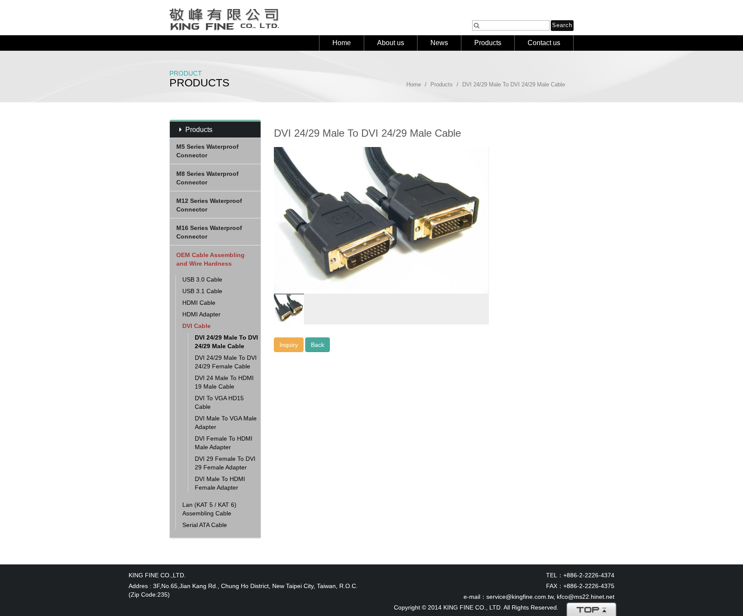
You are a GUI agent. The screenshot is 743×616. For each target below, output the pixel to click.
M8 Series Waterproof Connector (207, 178)
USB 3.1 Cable (202, 291)
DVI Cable (196, 325)
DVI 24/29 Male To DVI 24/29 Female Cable (226, 362)
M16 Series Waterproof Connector (209, 232)
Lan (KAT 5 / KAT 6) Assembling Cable (209, 509)
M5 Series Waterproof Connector (207, 151)
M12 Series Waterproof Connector (209, 205)
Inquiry (288, 344)
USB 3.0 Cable (202, 279)
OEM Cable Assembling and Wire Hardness (210, 259)
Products (487, 42)
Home (341, 42)
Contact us (544, 42)
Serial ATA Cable (204, 524)
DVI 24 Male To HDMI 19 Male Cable (224, 382)
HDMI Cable (198, 302)
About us (390, 42)
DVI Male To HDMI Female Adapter (220, 483)
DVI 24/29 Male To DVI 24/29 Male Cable (226, 341)
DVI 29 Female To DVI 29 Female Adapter (225, 463)
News (439, 42)
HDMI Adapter (201, 314)
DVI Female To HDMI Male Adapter (223, 443)
